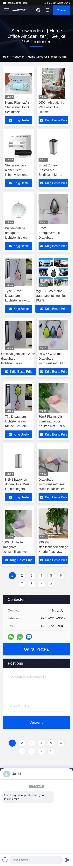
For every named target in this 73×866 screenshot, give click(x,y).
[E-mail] (28, 636)
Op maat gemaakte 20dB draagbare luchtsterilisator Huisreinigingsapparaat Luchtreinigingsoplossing (18, 363)
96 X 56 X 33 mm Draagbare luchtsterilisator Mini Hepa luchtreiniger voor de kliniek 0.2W (53, 363)
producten (18, 56)
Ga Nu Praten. (36, 649)
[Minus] (67, 774)
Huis (6, 56)
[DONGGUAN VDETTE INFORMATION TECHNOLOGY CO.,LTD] (19, 10)
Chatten (62, 10)
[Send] (67, 859)
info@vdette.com (17, 2)
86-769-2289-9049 (58, 2)
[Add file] (5, 859)
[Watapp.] (20, 637)
